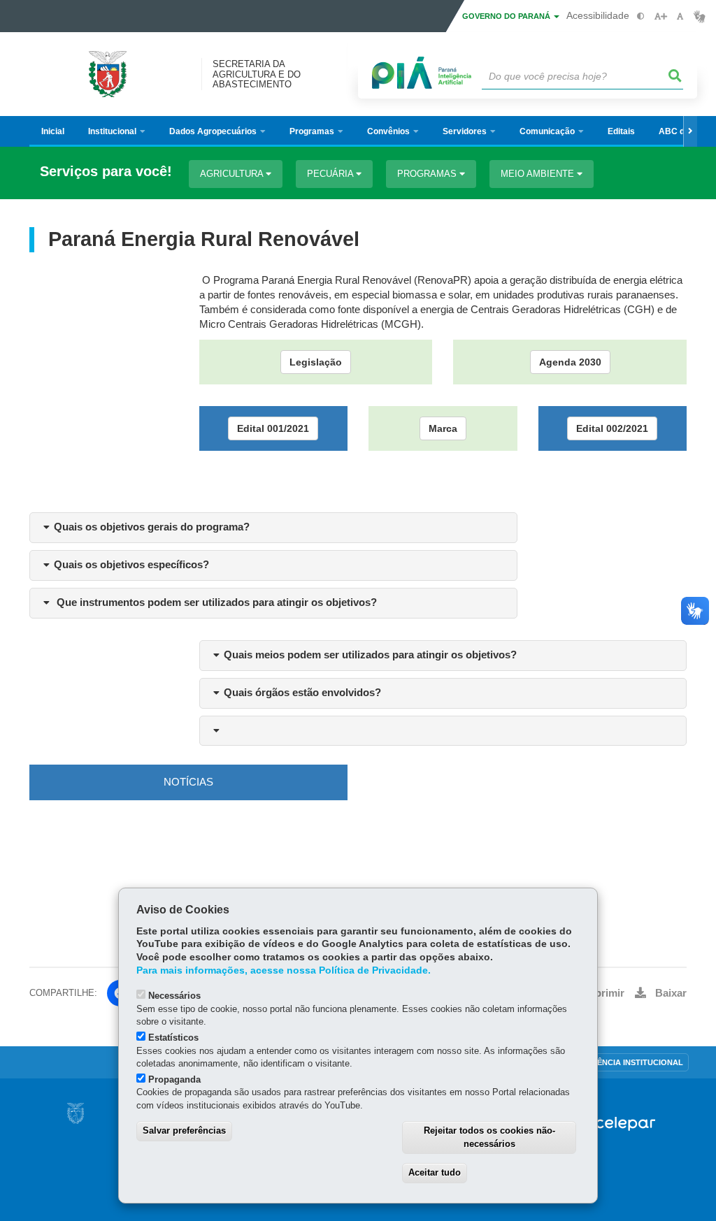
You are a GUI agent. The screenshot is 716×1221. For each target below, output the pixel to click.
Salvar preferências (184, 1130)
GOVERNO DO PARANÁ (507, 16)
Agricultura (233, 173)
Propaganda (174, 1079)
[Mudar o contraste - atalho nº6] (641, 16)
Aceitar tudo (434, 1172)
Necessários (174, 995)
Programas (428, 173)
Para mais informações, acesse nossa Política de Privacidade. (283, 970)
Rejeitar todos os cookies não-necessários (489, 1137)
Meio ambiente (539, 173)
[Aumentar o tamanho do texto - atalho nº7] (660, 16)
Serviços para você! (106, 171)
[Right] (690, 131)
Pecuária (331, 173)
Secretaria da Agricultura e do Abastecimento (257, 74)
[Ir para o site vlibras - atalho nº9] (700, 16)
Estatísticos (173, 1037)
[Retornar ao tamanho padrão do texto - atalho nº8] (680, 16)
